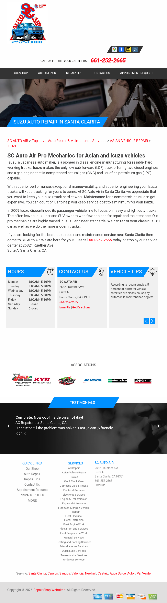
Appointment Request (136, 73)
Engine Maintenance (74, 503)
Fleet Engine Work (74, 524)
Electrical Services (74, 490)
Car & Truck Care (74, 481)
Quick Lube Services (74, 550)
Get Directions (81, 307)
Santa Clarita (37, 573)
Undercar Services (74, 559)
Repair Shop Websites (49, 590)
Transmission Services (74, 555)
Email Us (64, 307)
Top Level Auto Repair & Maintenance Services (69, 141)
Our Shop (21, 73)
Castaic (103, 573)
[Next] (158, 426)
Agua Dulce (118, 573)
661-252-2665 (107, 60)
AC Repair (23, 423)
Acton (131, 573)
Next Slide (152, 321)
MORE (32, 500)
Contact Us (101, 73)
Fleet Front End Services (74, 528)
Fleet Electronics (74, 519)
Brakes (74, 476)
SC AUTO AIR (17, 141)
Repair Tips (74, 73)
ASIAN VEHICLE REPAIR (129, 141)
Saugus (64, 573)
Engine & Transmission (73, 498)
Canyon (53, 573)
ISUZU (12, 146)
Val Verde (144, 573)
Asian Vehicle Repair (74, 472)
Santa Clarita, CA (53, 423)
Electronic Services (74, 494)
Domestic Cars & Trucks (74, 485)
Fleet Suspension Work (74, 533)
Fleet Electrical (73, 516)
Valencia (77, 573)
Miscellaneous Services (74, 546)
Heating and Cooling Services (74, 542)
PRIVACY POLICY (32, 495)
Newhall (90, 573)
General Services (74, 537)
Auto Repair (47, 73)
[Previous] (8, 426)
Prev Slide (146, 321)
